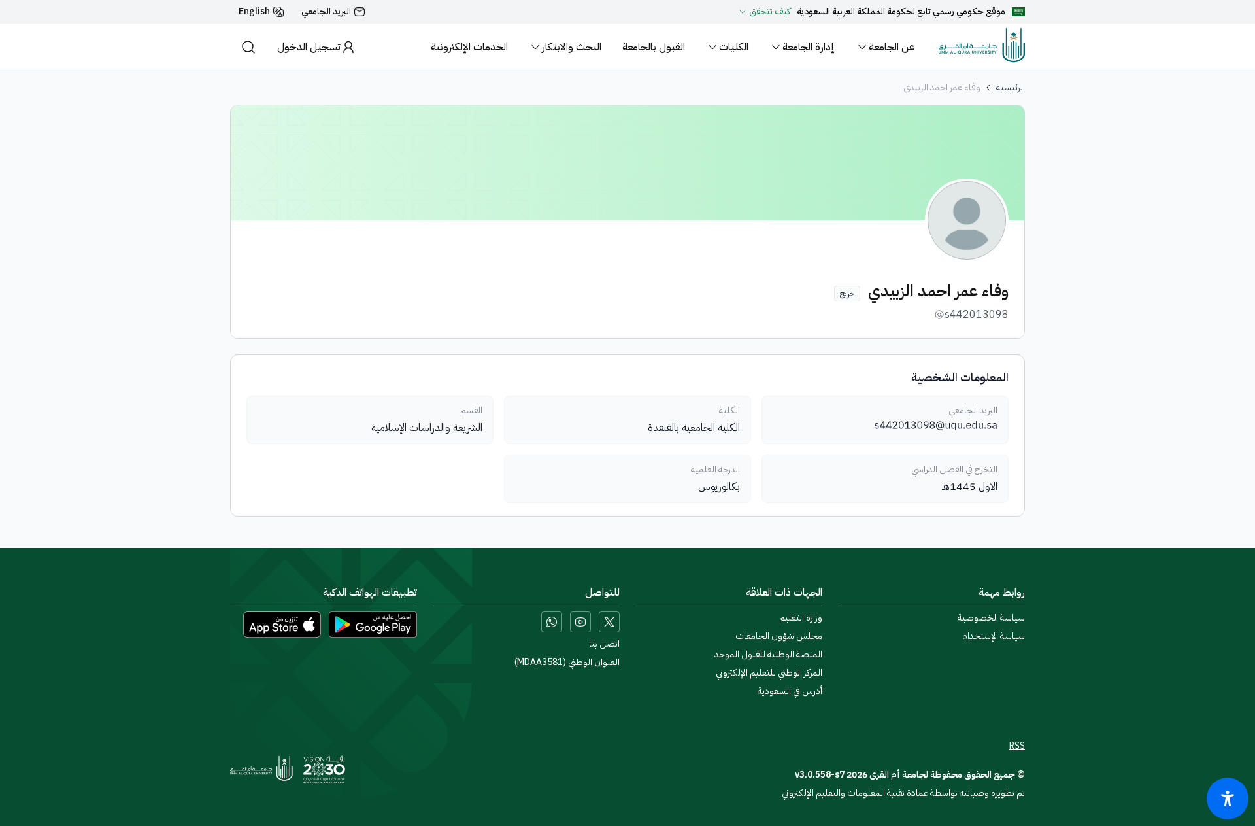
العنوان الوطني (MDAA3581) (567, 662)
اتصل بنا (604, 644)
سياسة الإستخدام (993, 636)
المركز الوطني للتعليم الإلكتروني (769, 673)
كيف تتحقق (769, 11)
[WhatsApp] (551, 621)
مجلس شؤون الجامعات (778, 636)
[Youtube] (580, 621)
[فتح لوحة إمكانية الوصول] (1227, 798)
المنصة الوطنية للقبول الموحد (768, 654)
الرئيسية (1010, 87)
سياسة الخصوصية (991, 618)
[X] (609, 621)
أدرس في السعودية (790, 691)
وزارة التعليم (800, 618)
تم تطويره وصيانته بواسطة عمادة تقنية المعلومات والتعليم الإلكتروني (903, 793)
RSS (1017, 746)
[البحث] (248, 47)
